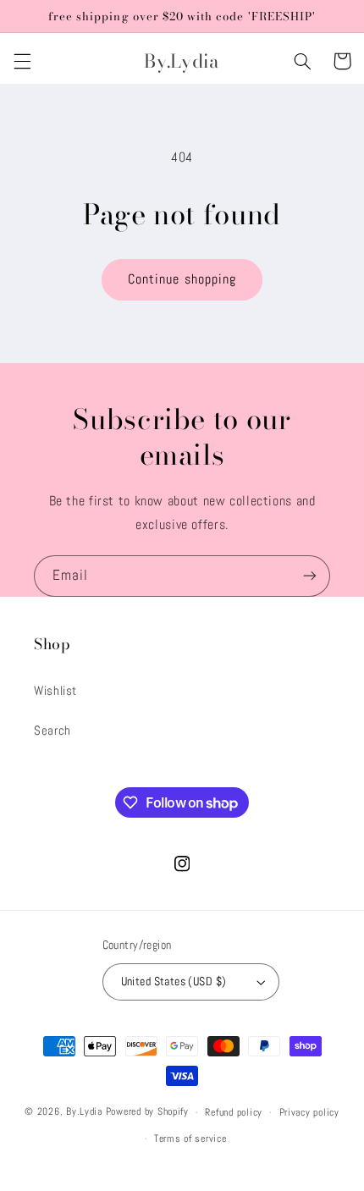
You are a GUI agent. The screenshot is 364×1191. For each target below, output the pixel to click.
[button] (22, 60)
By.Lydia (84, 1112)
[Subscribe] (309, 576)
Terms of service (190, 1138)
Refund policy (233, 1112)
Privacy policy (309, 1112)
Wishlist (55, 690)
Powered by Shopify (147, 1112)
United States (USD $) (174, 981)
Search (52, 730)
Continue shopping (182, 279)
